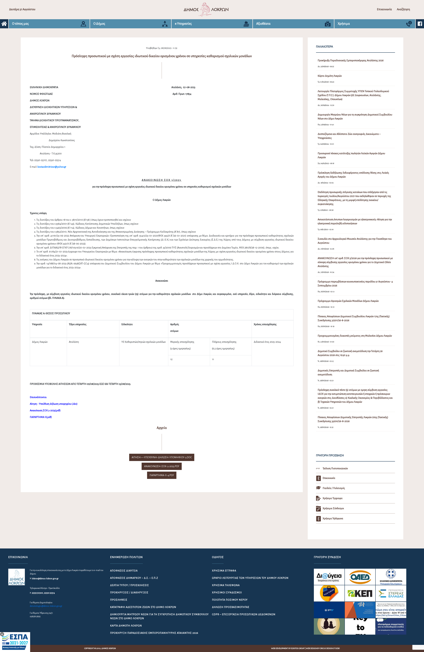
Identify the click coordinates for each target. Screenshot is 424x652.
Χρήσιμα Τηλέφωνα (226, 585)
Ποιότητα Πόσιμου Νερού (230, 599)
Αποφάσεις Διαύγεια (124, 570)
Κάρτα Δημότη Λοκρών (126, 625)
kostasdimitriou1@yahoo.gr (51, 166)
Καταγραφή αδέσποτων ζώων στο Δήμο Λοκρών (143, 607)
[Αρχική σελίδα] (4, 23)
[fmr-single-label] (329, 577)
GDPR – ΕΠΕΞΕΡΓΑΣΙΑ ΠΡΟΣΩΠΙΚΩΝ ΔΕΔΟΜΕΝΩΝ (243, 614)
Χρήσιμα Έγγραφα (224, 570)
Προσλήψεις (118, 599)
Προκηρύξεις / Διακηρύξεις (129, 592)
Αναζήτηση (403, 9)
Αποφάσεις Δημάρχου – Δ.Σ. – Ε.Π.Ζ (134, 578)
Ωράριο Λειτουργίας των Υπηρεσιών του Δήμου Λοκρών (250, 578)
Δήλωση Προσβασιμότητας (230, 607)
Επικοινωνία (384, 9)
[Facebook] (420, 23)
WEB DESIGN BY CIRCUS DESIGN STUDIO (323, 648)
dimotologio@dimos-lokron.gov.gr (46, 606)
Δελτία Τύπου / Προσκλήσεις (129, 585)
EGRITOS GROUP (297, 648)
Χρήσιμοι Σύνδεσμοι (227, 592)
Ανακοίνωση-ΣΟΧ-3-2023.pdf (161, 466)
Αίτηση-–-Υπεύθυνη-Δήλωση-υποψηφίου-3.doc (162, 457)
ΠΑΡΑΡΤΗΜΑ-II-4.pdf (162, 475)
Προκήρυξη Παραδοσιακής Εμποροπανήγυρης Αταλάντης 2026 (154, 633)
